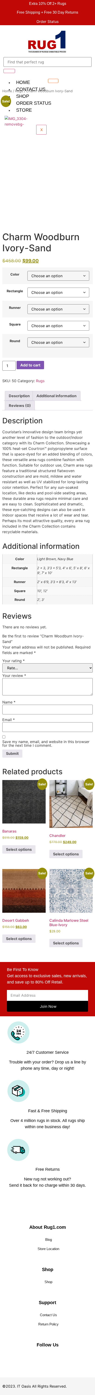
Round (15, 341)
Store (24, 110)
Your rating (13, 661)
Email (8, 720)
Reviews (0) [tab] (20, 405)
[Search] (9, 71)
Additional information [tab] (56, 395)
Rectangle (15, 291)
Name (8, 702)
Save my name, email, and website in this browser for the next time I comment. (45, 743)
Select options (19, 849)
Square (15, 324)
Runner (15, 307)
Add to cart (30, 365)
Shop (22, 96)
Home (23, 82)
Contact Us (30, 89)
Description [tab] (19, 395)
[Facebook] (15, 1357)
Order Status (33, 103)
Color (14, 274)
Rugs (40, 380)
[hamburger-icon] (53, 81)
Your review (14, 675)
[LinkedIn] (23, 1357)
